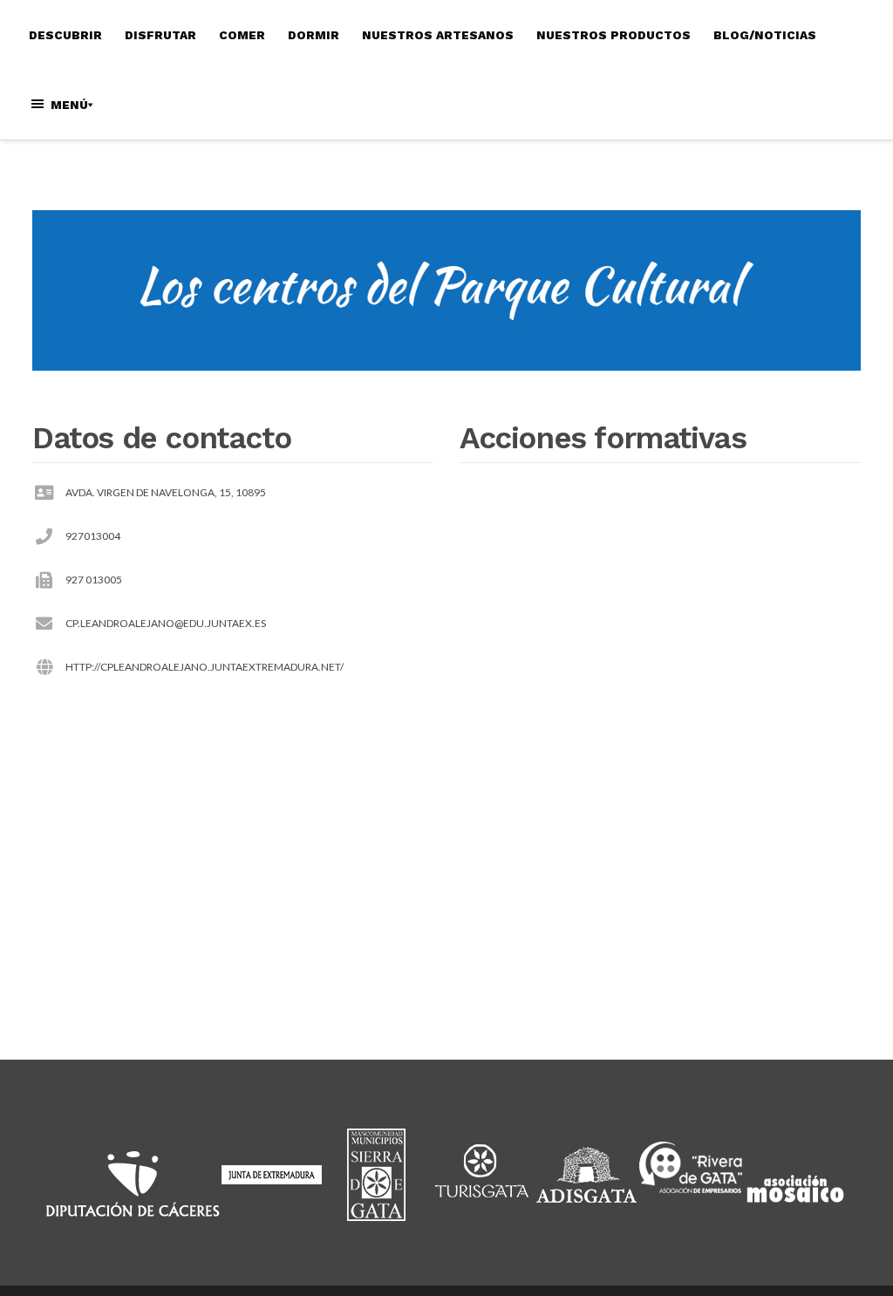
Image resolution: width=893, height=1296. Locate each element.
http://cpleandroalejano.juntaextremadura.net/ (204, 666)
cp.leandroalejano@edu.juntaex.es (165, 623)
